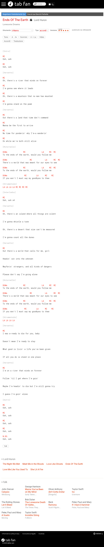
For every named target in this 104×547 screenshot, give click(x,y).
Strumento (7, 30)
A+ (16, 37)
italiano (98, 534)
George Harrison (32, 486)
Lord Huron (40, 20)
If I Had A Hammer (81, 505)
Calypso (5, 492)
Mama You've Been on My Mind (34, 490)
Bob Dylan (30, 499)
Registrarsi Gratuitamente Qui (14, 14)
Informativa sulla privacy (11, 533)
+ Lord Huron (8, 459)
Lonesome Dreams (11, 24)
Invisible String (32, 515)
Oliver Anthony (55, 489)
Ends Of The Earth (74, 464)
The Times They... (32, 507)
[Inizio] (19, 4)
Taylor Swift (77, 489)
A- (12, 37)
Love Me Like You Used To (15, 469)
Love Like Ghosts (54, 464)
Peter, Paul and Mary (82, 502)
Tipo (37, 30)
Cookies (41, 533)
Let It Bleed (7, 505)
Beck (50, 502)
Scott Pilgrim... (54, 507)
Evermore (76, 494)
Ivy (73, 492)
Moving (5, 518)
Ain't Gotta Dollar (56, 492)
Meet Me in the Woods (33, 464)
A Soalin (6, 515)
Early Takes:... (31, 494)
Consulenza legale (29, 533)
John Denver (8, 489)
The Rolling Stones (11, 502)
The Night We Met (11, 464)
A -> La (33, 37)
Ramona (52, 505)
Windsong (6, 494)
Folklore (28, 518)
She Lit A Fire (36, 469)
